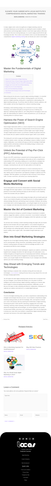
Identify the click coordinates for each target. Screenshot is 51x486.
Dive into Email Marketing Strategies (13, 88)
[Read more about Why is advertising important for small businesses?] (14, 337)
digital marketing (19, 16)
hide (21, 76)
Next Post (46, 319)
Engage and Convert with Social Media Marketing (16, 84)
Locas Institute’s (15, 273)
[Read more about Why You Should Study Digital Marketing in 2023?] (14, 362)
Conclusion (7, 92)
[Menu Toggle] (45, 3)
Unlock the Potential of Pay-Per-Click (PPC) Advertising (18, 83)
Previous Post (5, 319)
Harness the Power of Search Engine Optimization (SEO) (18, 81)
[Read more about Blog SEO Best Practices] (36, 337)
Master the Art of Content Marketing (13, 86)
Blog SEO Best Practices (33, 347)
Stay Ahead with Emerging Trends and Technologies (17, 90)
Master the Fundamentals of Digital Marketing (15, 79)
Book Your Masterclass (25, 3)
